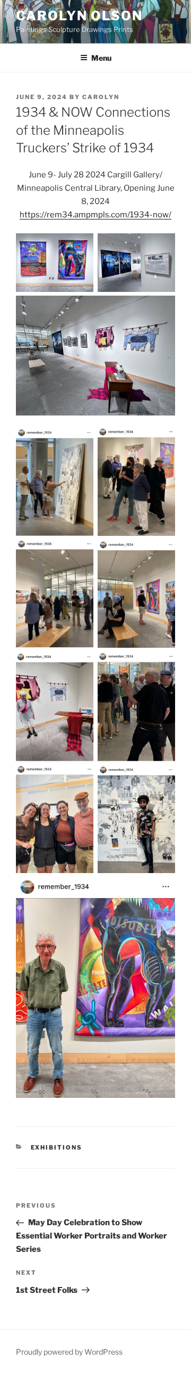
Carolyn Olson (79, 15)
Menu (101, 57)
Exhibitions (57, 1147)
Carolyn (100, 97)
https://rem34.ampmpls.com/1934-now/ (95, 214)
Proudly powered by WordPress (69, 1351)
